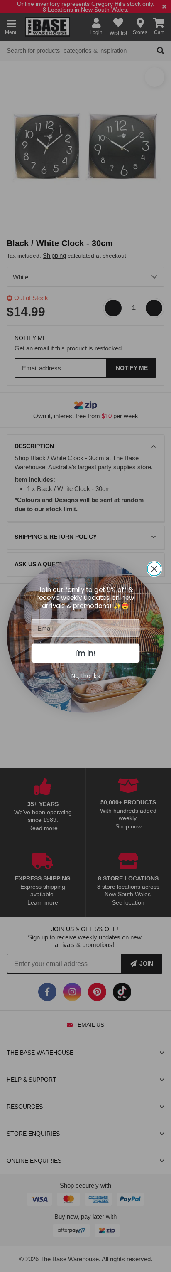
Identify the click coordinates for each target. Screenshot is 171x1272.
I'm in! (85, 653)
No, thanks (85, 676)
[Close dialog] (154, 569)
